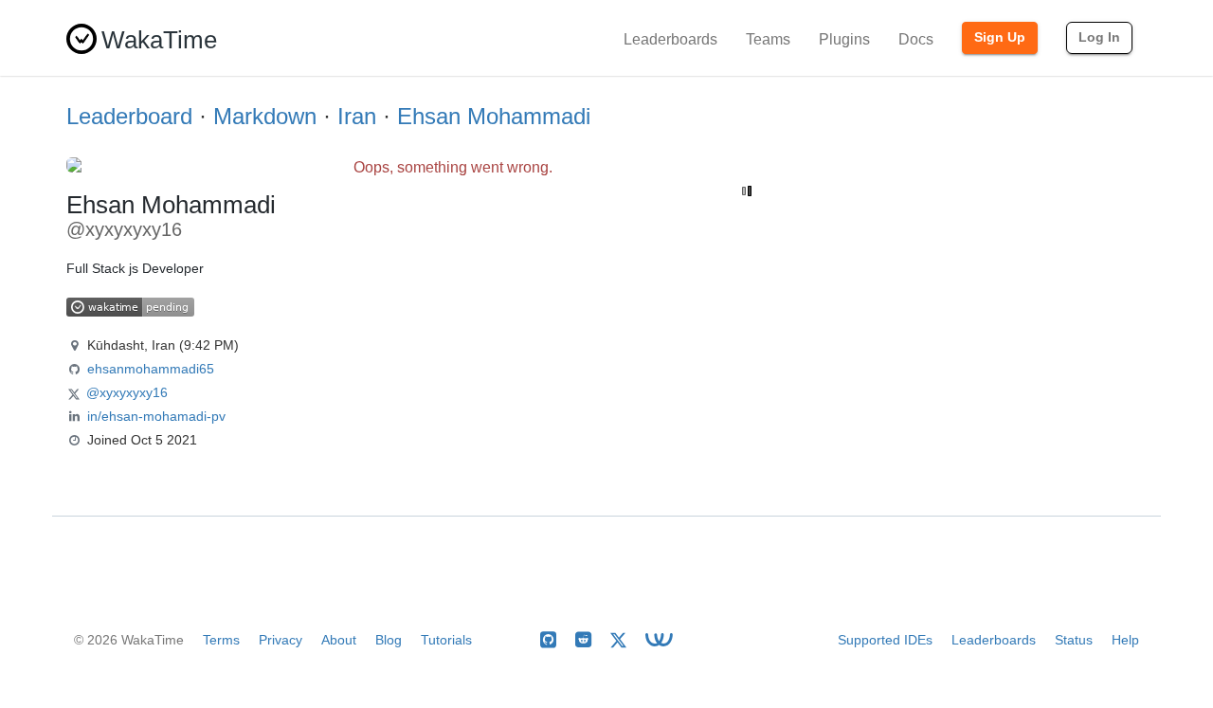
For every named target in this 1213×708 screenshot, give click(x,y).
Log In (1099, 37)
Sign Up (999, 37)
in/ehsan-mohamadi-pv (156, 416)
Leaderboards (670, 39)
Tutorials (446, 639)
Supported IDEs (885, 639)
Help (1125, 639)
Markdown (265, 116)
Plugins (844, 39)
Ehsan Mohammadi (493, 116)
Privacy (280, 639)
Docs (915, 39)
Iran (356, 116)
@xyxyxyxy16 (127, 392)
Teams (768, 39)
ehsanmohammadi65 (150, 368)
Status (1074, 639)
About (338, 639)
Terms (221, 639)
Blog (388, 639)
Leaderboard (129, 116)
